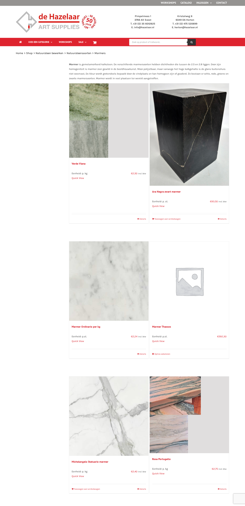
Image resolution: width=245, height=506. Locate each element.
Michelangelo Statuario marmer (90, 461)
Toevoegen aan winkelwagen (167, 219)
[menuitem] (40, 42)
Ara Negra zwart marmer (166, 191)
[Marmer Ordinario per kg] (108, 281)
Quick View (78, 178)
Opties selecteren (162, 354)
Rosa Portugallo (161, 459)
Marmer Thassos (161, 326)
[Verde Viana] (108, 120)
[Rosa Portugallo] (189, 414)
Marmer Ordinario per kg (86, 326)
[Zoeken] (192, 42)
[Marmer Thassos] (189, 281)
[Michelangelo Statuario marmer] (108, 416)
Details (143, 219)
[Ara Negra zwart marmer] (189, 134)
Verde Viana (79, 163)
